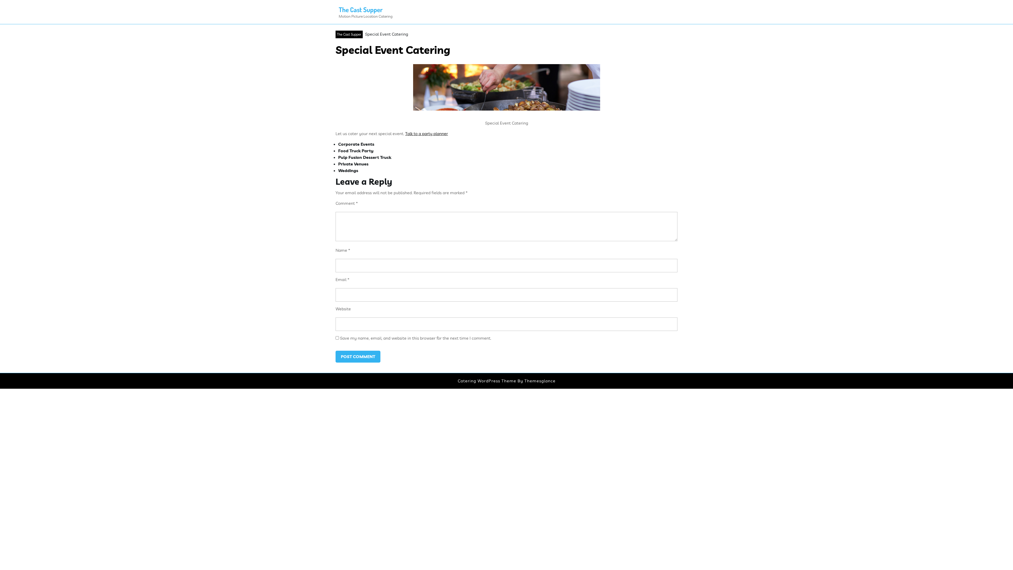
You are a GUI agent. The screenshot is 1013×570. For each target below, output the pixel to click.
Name (343, 250)
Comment (347, 203)
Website (343, 308)
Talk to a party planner (426, 133)
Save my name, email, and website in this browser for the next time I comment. (415, 338)
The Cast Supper (361, 9)
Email (342, 279)
